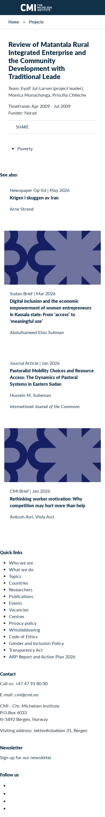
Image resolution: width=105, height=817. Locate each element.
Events (15, 603)
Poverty (25, 148)
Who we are (21, 562)
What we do (21, 569)
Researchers (20, 589)
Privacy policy (22, 623)
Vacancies (19, 609)
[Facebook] (12, 793)
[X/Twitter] (12, 785)
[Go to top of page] (97, 810)
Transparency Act (26, 650)
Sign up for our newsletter (26, 757)
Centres (16, 616)
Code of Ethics (23, 636)
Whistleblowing (24, 630)
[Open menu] (7, 7)
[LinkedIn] (12, 808)
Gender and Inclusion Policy (36, 643)
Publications (21, 596)
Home (13, 22)
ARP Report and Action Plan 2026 (42, 656)
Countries (18, 583)
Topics (15, 576)
